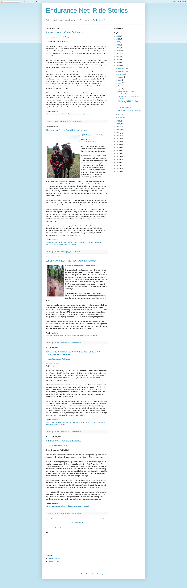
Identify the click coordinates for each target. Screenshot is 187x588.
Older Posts (103, 519)
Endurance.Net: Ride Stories (87, 10)
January (121, 117)
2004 (118, 153)
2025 (118, 39)
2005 (118, 150)
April (120, 89)
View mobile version (77, 522)
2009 (118, 138)
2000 (118, 165)
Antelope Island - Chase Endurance (64, 32)
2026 (118, 36)
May (120, 86)
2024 (118, 42)
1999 (118, 168)
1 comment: (77, 252)
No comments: (77, 121)
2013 (118, 127)
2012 (118, 130)
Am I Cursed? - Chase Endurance (63, 440)
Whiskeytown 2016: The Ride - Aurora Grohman (71, 260)
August (120, 77)
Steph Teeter (54, 561)
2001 (118, 162)
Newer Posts (50, 519)
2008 (118, 142)
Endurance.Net (100, 20)
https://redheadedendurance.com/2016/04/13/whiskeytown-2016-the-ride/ (71, 335)
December (122, 68)
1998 (118, 171)
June (120, 83)
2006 (118, 147)
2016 (118, 65)
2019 (118, 57)
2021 (118, 51)
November (122, 71)
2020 (118, 54)
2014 (118, 124)
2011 (118, 133)
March (120, 114)
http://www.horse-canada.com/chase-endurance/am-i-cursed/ (67, 506)
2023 (118, 45)
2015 (118, 121)
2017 (118, 62)
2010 (118, 136)
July (119, 80)
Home (77, 519)
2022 (118, 48)
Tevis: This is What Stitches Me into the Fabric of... (128, 107)
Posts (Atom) (59, 528)
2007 (118, 144)
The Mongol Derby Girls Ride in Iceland (66, 130)
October (121, 74)
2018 (118, 60)
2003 (118, 156)
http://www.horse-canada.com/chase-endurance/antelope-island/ (68, 114)
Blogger (102, 574)
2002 (118, 159)
